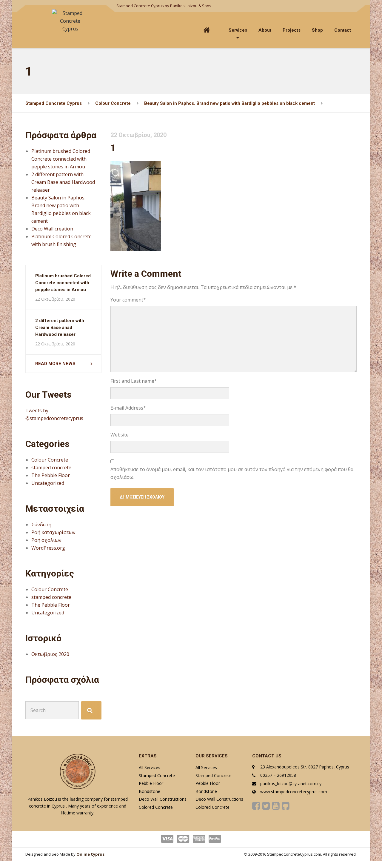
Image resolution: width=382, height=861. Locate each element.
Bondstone (149, 791)
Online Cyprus (90, 854)
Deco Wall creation (52, 228)
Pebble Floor (151, 783)
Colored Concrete (156, 807)
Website (119, 434)
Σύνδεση (41, 524)
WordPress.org (48, 548)
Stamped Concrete (157, 775)
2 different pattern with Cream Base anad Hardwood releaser (63, 182)
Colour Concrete (49, 459)
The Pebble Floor (50, 475)
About (264, 30)
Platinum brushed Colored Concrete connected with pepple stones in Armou (60, 159)
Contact (342, 30)
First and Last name (133, 381)
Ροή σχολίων (46, 540)
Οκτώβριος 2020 (50, 654)
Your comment (128, 299)
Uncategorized (47, 483)
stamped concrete (51, 467)
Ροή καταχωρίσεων (53, 532)
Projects (292, 30)
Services (238, 30)
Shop (317, 30)
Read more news (55, 363)
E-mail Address (128, 408)
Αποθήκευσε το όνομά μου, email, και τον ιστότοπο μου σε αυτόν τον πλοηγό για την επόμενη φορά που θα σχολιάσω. (231, 473)
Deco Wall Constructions (163, 799)
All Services (149, 767)
